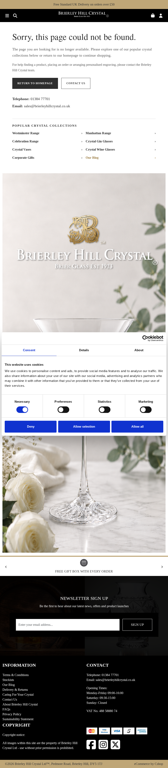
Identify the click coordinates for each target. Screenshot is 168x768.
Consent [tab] (29, 350)
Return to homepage (35, 83)
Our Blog (8, 684)
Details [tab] (84, 350)
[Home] (83, 16)
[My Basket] (154, 16)
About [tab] (138, 350)
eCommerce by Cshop (148, 764)
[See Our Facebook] (91, 744)
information (19, 665)
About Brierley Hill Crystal (20, 704)
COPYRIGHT (16, 725)
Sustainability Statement (17, 719)
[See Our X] (115, 744)
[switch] (63, 409)
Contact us (75, 83)
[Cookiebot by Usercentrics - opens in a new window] (145, 338)
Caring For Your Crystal (18, 694)
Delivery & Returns (15, 689)
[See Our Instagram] (103, 744)
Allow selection (84, 426)
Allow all (137, 426)
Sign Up (137, 624)
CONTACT (97, 665)
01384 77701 (40, 99)
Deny (30, 426)
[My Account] (162, 16)
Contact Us (9, 699)
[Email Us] (14, 16)
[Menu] (6, 16)
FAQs (6, 709)
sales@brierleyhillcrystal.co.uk (47, 106)
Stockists (8, 680)
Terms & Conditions (15, 675)
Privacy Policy (11, 714)
